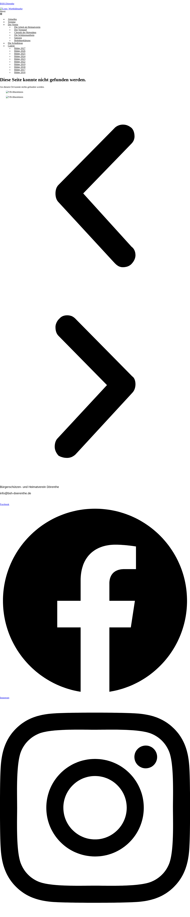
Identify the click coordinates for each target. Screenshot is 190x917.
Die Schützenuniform (24, 35)
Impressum (5, 501)
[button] (95, 13)
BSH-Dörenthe (7, 3)
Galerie (11, 46)
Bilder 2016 (19, 72)
